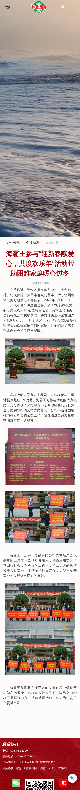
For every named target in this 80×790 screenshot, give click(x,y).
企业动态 (32, 243)
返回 (8, 7)
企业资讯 (13, 243)
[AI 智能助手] (72, 778)
